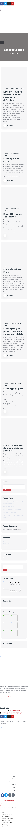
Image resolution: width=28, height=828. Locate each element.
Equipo (14, 776)
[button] (0, 805)
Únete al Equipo (8, 697)
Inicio (14, 773)
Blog (22, 88)
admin (6, 88)
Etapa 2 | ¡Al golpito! (13, 388)
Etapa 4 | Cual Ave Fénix (12, 271)
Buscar (5, 482)
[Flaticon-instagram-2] (9, 795)
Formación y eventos (14, 781)
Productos (14, 784)
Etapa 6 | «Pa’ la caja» (11, 160)
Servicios (14, 778)
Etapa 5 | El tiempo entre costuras (12, 215)
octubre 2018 (6, 543)
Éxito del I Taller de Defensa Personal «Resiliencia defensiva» (12, 96)
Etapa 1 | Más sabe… (16, 583)
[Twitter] (5, 3)
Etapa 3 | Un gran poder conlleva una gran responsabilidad (13, 331)
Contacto (14, 790)
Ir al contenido (3, 804)
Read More (10, 125)
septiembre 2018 (7, 545)
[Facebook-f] (2, 3)
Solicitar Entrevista (9, 800)
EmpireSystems (11, 723)
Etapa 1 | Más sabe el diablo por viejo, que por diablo (13, 448)
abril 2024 (5, 541)
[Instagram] (9, 3)
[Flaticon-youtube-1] (13, 795)
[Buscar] (5, 570)
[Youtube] (12, 3)
